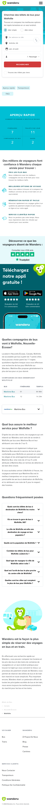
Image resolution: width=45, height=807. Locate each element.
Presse (25, 746)
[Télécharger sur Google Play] (32, 293)
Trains (4, 742)
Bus (3, 737)
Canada (6, 706)
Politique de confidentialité (13, 785)
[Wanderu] (10, 3)
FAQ (7, 94)
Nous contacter (8, 770)
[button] (41, 3)
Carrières (26, 751)
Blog (24, 742)
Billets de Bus (7, 702)
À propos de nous (30, 737)
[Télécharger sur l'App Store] (11, 293)
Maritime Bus (9, 392)
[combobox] (22, 37)
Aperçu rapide (9, 88)
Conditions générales (11, 780)
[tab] (12, 31)
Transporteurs (23, 88)
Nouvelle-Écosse (10, 710)
